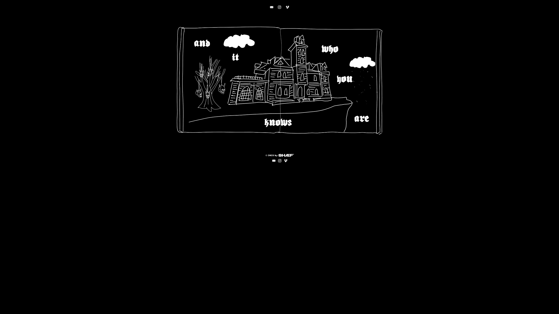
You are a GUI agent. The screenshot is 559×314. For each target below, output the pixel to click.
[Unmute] (185, 134)
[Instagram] (279, 7)
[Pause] (178, 134)
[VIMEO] (287, 7)
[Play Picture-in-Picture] (373, 134)
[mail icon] (274, 161)
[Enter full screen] (380, 134)
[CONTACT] (271, 7)
